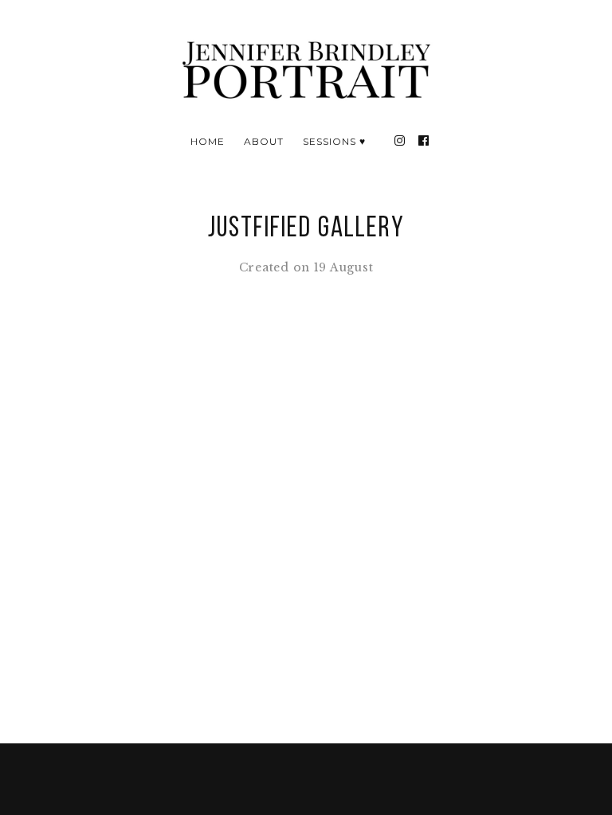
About (264, 141)
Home (207, 141)
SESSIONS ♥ (334, 141)
